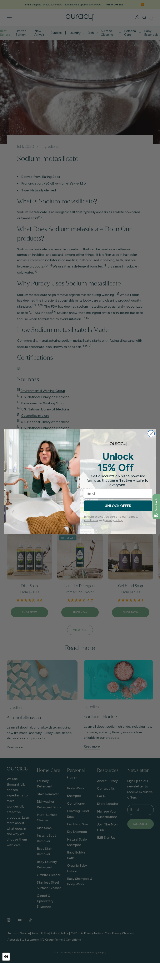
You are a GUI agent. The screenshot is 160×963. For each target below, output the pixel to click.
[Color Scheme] (6, 957)
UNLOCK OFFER (118, 506)
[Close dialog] (151, 433)
